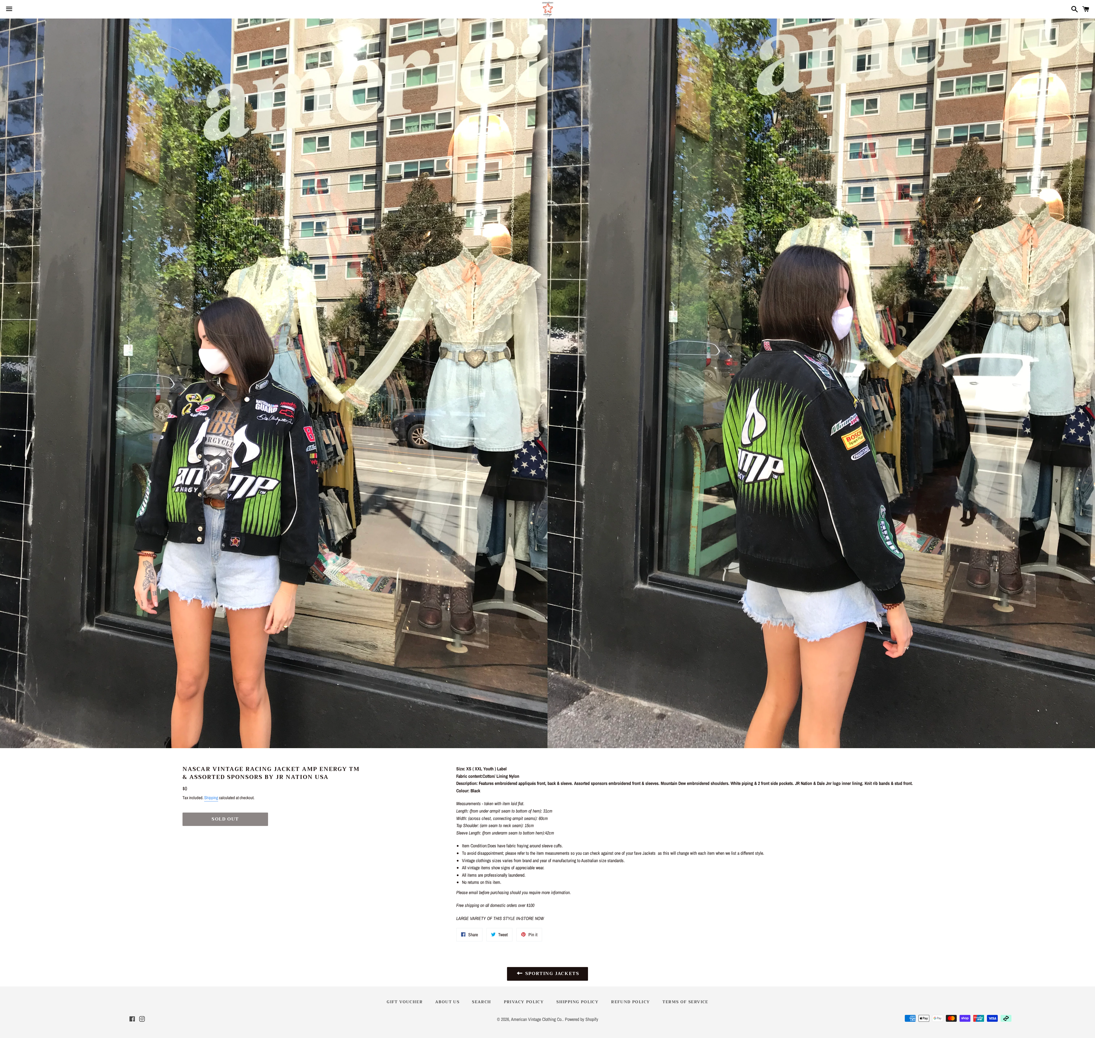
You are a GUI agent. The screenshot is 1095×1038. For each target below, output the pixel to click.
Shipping (211, 798)
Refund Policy (630, 1001)
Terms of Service (685, 1001)
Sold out (225, 819)
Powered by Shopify (581, 1019)
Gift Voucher (405, 1001)
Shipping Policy (577, 1001)
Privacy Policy (524, 1001)
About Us (447, 1001)
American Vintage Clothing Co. (537, 1019)
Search (481, 1001)
